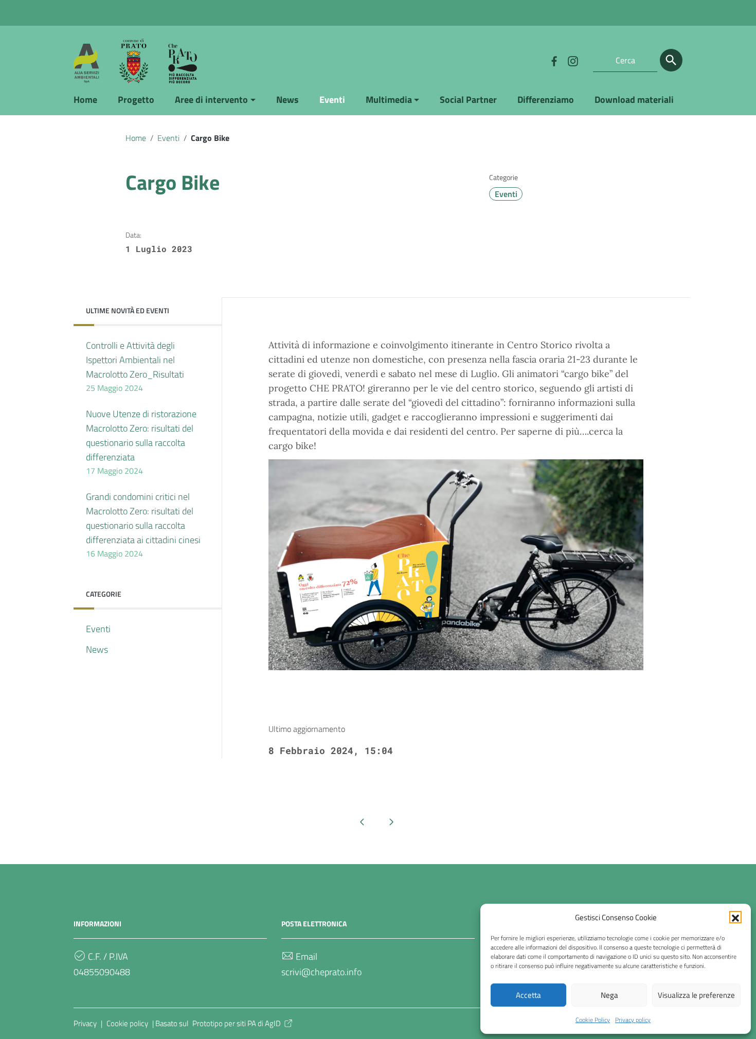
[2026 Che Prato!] (135, 60)
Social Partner (468, 99)
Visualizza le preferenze (696, 995)
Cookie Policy (592, 1020)
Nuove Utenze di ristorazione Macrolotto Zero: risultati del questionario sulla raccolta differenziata (141, 442)
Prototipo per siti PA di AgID (236, 1023)
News (287, 99)
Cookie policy (127, 1023)
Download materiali (634, 99)
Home (85, 99)
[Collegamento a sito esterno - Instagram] (572, 60)
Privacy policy (633, 1020)
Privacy (85, 1023)
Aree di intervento (211, 99)
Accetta (528, 995)
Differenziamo (545, 99)
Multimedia (389, 99)
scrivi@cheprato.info (321, 972)
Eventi (332, 99)
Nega (609, 995)
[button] (735, 917)
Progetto (136, 99)
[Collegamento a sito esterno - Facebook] (554, 60)
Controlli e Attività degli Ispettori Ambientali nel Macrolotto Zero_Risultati (135, 366)
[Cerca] (671, 60)
